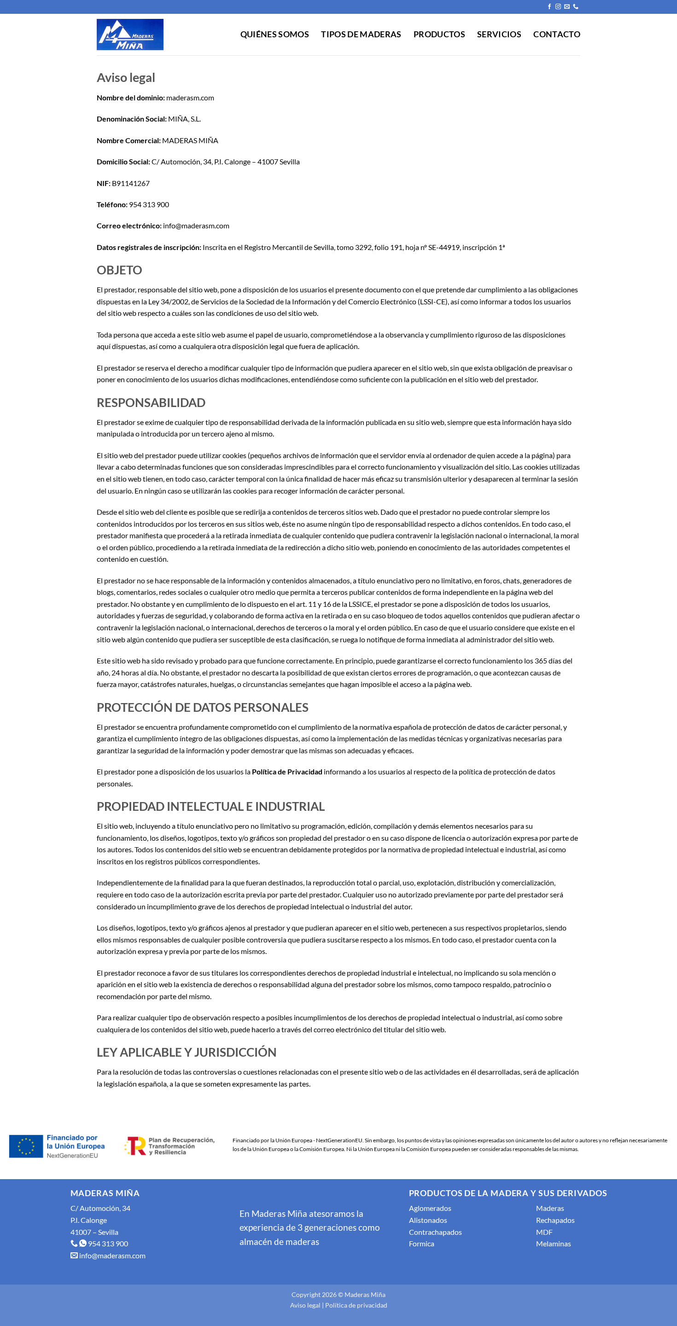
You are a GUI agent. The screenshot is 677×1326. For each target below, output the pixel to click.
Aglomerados (430, 1208)
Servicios (499, 34)
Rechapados (555, 1220)
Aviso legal (305, 1305)
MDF (544, 1231)
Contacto (556, 34)
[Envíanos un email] (567, 7)
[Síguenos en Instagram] (558, 7)
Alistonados (428, 1220)
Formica (421, 1243)
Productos (439, 34)
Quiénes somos (274, 34)
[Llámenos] (575, 7)
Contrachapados (435, 1231)
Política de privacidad (356, 1305)
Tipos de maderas (361, 34)
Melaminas (553, 1243)
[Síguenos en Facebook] (549, 7)
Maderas (550, 1208)
